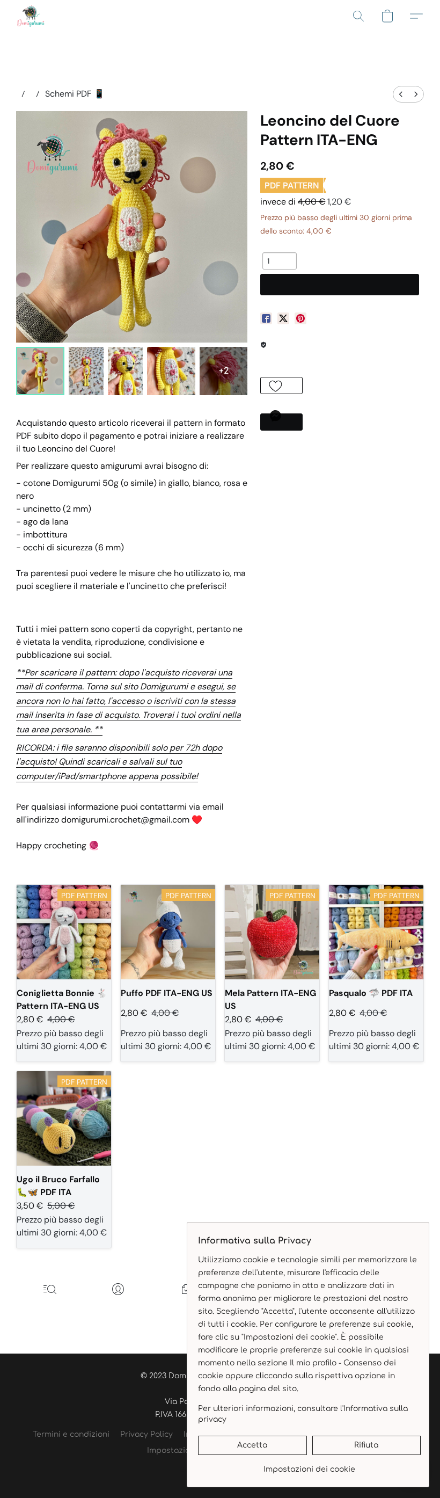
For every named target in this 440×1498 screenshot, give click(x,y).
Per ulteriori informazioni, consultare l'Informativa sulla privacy (303, 1414)
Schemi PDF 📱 (75, 93)
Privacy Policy (146, 1434)
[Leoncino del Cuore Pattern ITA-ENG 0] (40, 371)
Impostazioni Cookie (186, 1450)
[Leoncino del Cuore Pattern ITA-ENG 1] (86, 371)
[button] (31, 16)
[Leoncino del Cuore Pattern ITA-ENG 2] (125, 371)
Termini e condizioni (71, 1434)
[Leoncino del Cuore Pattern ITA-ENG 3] (171, 371)
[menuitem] (400, 94)
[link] (309, 1465)
